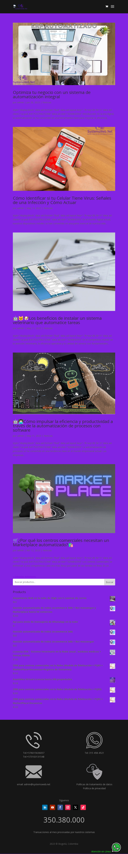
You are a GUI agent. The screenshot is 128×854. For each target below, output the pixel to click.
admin (20, 102)
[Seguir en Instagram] (67, 807)
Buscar (109, 582)
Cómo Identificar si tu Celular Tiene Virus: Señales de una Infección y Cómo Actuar (62, 200)
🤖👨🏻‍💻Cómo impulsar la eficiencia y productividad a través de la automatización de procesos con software (63, 425)
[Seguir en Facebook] (60, 807)
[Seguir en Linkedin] (45, 807)
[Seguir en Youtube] (52, 807)
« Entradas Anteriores (24, 576)
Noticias (46, 102)
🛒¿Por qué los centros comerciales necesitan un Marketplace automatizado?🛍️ (61, 542)
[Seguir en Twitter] (75, 807)
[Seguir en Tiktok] (83, 807)
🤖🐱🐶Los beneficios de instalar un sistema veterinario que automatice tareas (57, 320)
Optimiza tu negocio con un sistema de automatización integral (51, 94)
